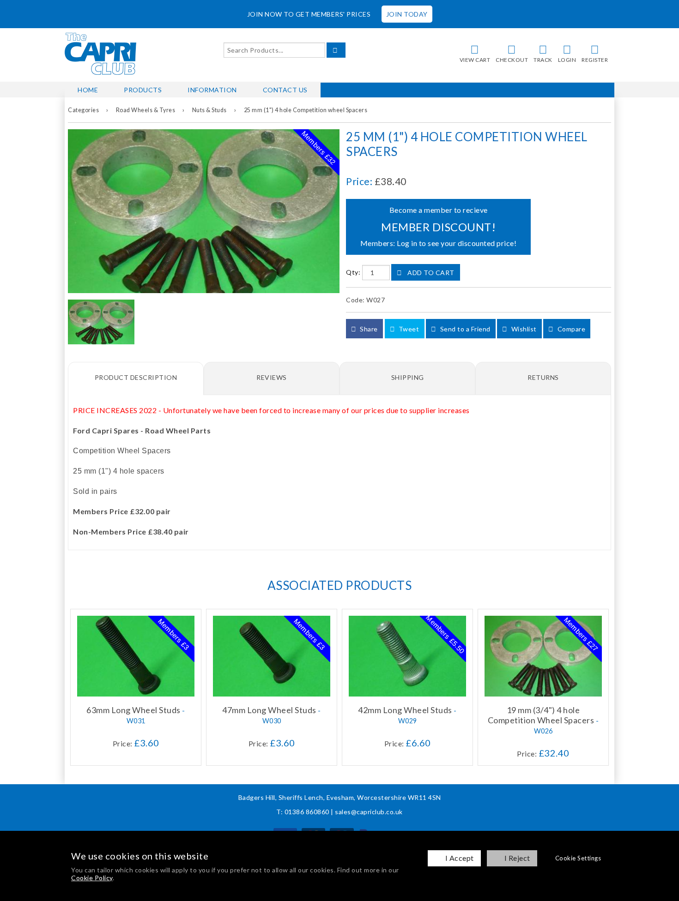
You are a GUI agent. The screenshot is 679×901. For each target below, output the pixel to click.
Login (567, 59)
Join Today (407, 14)
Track (543, 59)
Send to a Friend (464, 329)
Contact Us (285, 90)
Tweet (408, 329)
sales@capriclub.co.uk (369, 812)
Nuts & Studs (209, 110)
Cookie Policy (92, 878)
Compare (570, 329)
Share (368, 329)
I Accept (459, 857)
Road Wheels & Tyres (146, 110)
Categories (83, 110)
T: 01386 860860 (302, 812)
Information (212, 90)
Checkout (512, 59)
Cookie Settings (578, 858)
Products (143, 90)
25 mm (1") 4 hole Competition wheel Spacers (306, 110)
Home (88, 90)
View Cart (475, 59)
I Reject (517, 857)
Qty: (353, 272)
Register (595, 59)
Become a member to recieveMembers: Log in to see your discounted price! (438, 226)
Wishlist (523, 329)
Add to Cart (430, 272)
